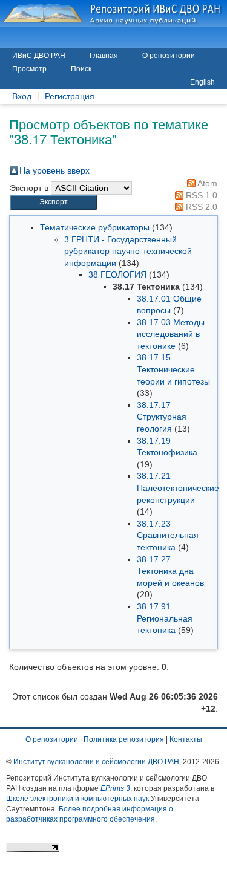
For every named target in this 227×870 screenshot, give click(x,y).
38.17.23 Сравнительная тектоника (168, 535)
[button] (53, 202)
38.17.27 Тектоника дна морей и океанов (170, 571)
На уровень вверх (54, 170)
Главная (104, 55)
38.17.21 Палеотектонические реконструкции (178, 487)
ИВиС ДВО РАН (38, 55)
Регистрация (69, 96)
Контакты (185, 739)
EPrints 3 (115, 788)
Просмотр (29, 69)
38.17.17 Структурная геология (161, 416)
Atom (206, 183)
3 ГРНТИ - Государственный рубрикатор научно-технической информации (128, 251)
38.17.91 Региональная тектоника (164, 618)
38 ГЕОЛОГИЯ (117, 274)
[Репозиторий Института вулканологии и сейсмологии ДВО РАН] (113, 13)
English (202, 82)
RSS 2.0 (200, 207)
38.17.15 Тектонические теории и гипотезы (173, 369)
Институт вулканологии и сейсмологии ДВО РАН (96, 762)
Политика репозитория (124, 739)
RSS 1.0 (200, 195)
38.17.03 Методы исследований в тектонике (171, 334)
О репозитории (168, 55)
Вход (21, 96)
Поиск (81, 69)
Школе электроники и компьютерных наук (77, 798)
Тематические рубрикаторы (95, 227)
